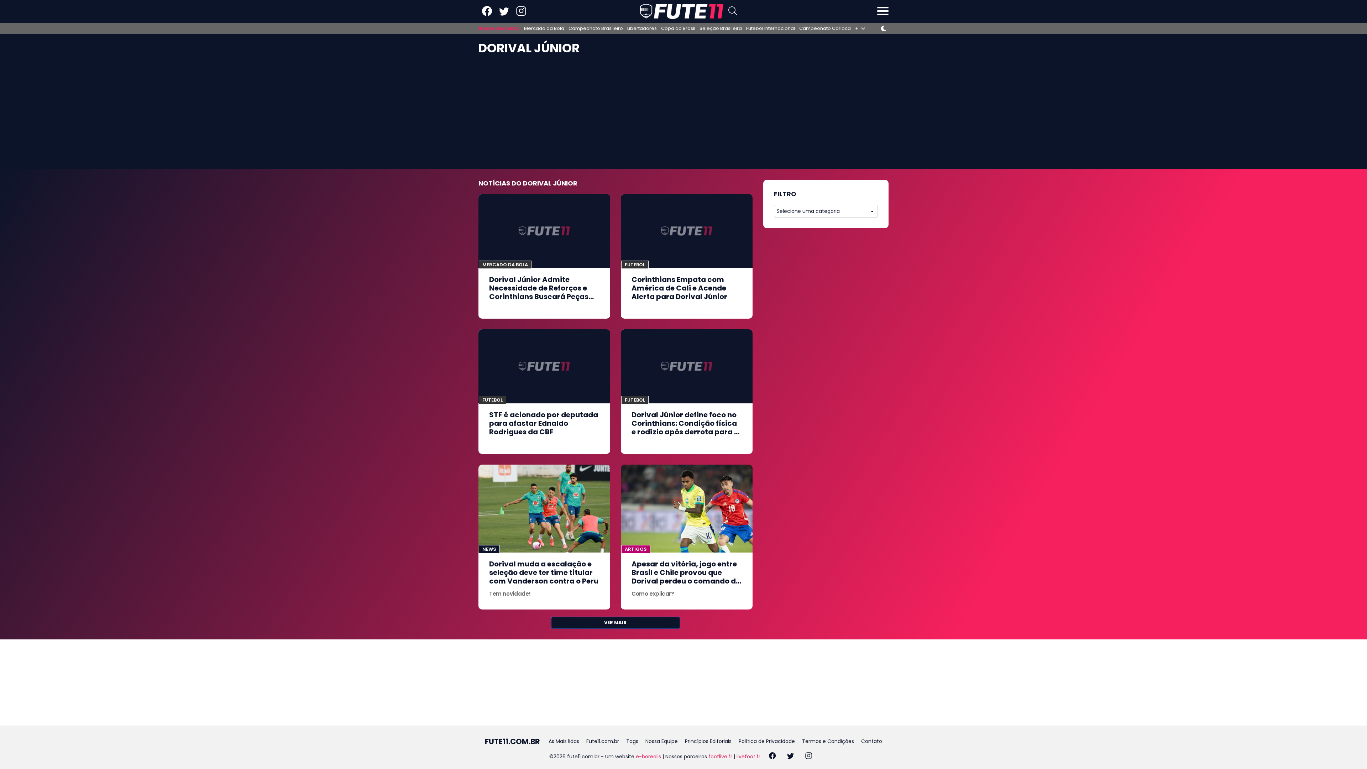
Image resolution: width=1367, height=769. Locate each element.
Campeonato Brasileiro (596, 28)
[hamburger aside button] (882, 12)
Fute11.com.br (602, 741)
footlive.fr (720, 756)
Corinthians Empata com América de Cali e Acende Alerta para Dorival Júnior (679, 288)
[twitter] (790, 756)
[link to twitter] (504, 14)
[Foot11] (681, 11)
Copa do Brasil (678, 28)
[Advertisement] (683, 115)
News (489, 549)
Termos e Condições (828, 741)
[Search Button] (732, 11)
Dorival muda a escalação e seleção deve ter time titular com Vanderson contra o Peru (543, 572)
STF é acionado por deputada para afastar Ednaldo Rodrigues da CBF (543, 423)
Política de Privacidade (767, 741)
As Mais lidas (564, 741)
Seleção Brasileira (721, 28)
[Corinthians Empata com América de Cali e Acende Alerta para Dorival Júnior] (687, 231)
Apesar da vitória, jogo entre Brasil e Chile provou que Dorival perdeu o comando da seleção (686, 577)
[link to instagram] (521, 14)
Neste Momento (499, 28)
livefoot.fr (748, 756)
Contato (871, 741)
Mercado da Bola (544, 28)
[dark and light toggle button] (884, 28)
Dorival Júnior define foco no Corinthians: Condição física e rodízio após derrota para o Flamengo (685, 427)
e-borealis (648, 756)
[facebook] (772, 756)
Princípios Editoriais (708, 741)
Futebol (635, 264)
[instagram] (809, 756)
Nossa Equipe (661, 741)
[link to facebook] (487, 14)
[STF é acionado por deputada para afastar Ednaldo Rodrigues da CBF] (544, 366)
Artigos (636, 549)
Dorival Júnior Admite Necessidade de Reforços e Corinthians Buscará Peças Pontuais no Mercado (538, 292)
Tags (632, 741)
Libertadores (642, 28)
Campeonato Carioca (825, 28)
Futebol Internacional (770, 28)
